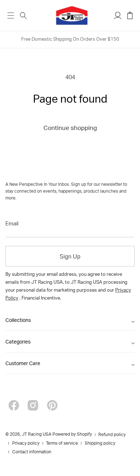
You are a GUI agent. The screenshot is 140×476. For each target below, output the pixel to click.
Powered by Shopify (72, 434)
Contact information (31, 452)
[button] (23, 15)
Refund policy (112, 435)
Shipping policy (100, 443)
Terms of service (62, 443)
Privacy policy (25, 443)
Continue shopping (70, 129)
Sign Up (70, 256)
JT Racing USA (36, 434)
